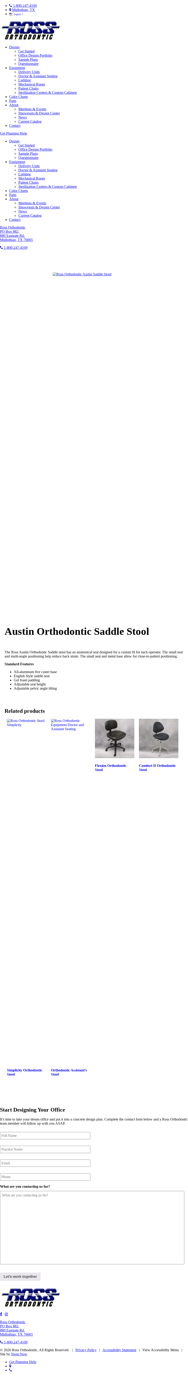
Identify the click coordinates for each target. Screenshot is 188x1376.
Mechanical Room (31, 84)
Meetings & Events (32, 109)
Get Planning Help (13, 133)
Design (14, 47)
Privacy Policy (86, 1350)
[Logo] (31, 39)
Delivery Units (29, 72)
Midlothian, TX (23, 10)
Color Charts (18, 97)
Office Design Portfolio (35, 55)
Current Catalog (29, 121)
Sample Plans (28, 59)
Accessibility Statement (119, 1350)
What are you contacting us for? (25, 1186)
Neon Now (19, 1354)
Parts (12, 101)
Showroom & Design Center (39, 113)
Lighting (24, 80)
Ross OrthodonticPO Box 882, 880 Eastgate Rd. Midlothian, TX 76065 (16, 233)
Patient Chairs (28, 88)
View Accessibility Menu (160, 1350)
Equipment (17, 68)
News (22, 117)
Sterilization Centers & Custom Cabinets (47, 92)
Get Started (26, 51)
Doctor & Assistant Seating (38, 76)
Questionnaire (28, 64)
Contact (14, 126)
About (13, 105)
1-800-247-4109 (24, 6)
